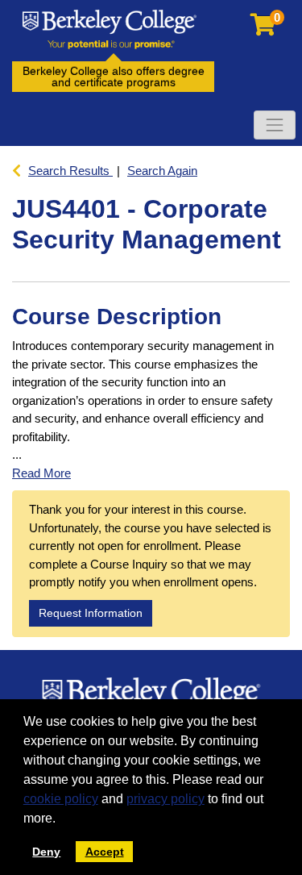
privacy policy (165, 799)
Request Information (91, 612)
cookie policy (60, 799)
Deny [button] (46, 851)
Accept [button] (104, 851)
